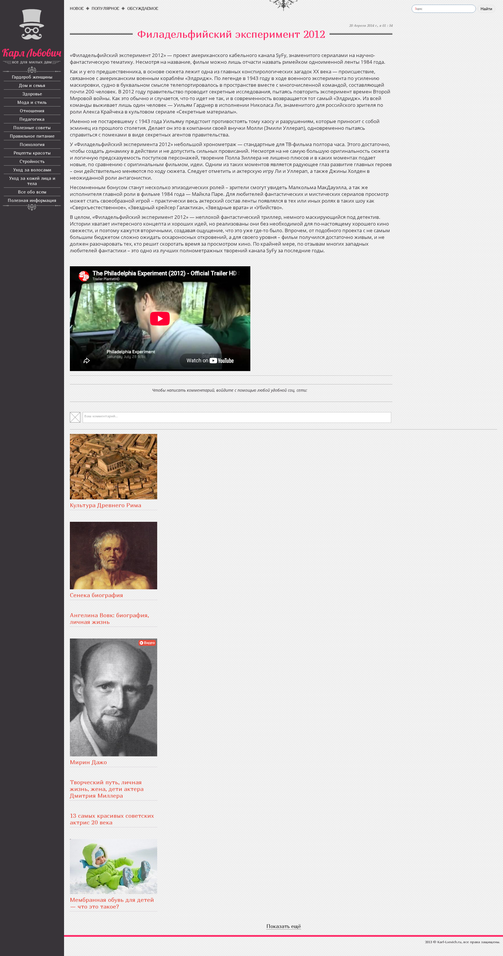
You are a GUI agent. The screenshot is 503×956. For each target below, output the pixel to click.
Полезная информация (32, 200)
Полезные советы (32, 127)
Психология (32, 144)
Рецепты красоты (32, 152)
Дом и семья (32, 85)
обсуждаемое (142, 8)
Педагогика (32, 119)
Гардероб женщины (32, 76)
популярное (105, 8)
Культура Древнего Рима (105, 505)
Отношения (32, 110)
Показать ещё (283, 926)
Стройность (32, 161)
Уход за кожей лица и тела (32, 180)
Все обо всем (32, 191)
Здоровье (32, 93)
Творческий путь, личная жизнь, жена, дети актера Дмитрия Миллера (107, 789)
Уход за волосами (32, 169)
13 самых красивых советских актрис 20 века (112, 819)
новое (77, 8)
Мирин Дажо (88, 762)
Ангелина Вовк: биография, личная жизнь (109, 618)
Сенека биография (96, 595)
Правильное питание (32, 136)
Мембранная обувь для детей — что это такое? (112, 903)
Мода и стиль (32, 102)
